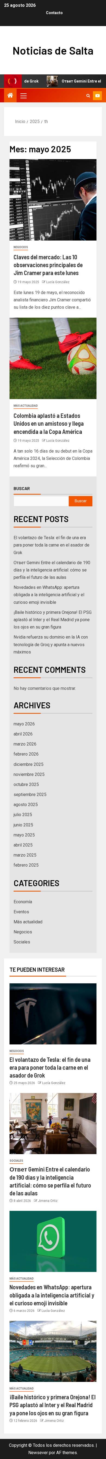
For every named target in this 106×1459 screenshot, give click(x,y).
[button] (23, 95)
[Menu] (23, 95)
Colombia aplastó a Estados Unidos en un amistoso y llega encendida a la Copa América (49, 423)
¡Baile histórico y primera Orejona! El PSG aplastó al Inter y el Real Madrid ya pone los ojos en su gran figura (53, 620)
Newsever (38, 1452)
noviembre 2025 (29, 774)
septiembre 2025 (30, 794)
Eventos (21, 911)
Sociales (22, 942)
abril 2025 (23, 845)
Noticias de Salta (53, 50)
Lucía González (58, 282)
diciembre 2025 (28, 764)
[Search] (88, 95)
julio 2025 (23, 814)
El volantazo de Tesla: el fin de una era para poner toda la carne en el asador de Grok (51, 545)
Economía (23, 901)
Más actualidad (26, 405)
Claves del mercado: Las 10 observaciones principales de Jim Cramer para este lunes (48, 264)
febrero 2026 (26, 754)
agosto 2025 (26, 804)
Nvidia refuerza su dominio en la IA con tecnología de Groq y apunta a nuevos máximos (51, 644)
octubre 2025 (26, 784)
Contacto (54, 13)
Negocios (21, 247)
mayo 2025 (24, 835)
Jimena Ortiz (48, 1201)
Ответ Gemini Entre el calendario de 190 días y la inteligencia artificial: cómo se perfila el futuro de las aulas (52, 570)
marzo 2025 (25, 855)
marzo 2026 (25, 744)
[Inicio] (10, 96)
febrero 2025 (26, 865)
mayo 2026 (24, 724)
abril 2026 (23, 734)
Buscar (22, 488)
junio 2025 (23, 825)
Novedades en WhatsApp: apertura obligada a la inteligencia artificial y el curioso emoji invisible (49, 595)
